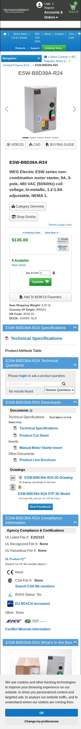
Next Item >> (52, 232)
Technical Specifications (35, 338)
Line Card (71, 36)
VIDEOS (17, 144)
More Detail (19, 265)
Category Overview (29, 206)
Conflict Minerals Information (27, 629)
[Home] (5, 37)
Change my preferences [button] (42, 721)
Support (35, 48)
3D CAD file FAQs (51, 498)
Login (48, 3)
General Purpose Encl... (17, 65)
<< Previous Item (31, 232)
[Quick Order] (79, 37)
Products (20, 48)
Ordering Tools (53, 48)
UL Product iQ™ (15, 559)
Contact (59, 34)
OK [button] (41, 712)
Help (18, 422)
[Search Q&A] (64, 383)
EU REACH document (32, 603)
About (47, 34)
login (23, 376)
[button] (6, 109)
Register (49, 7)
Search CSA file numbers (35, 586)
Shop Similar (26, 217)
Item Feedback (40, 506)
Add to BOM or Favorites (42, 297)
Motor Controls (59, 56)
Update (37, 282)
